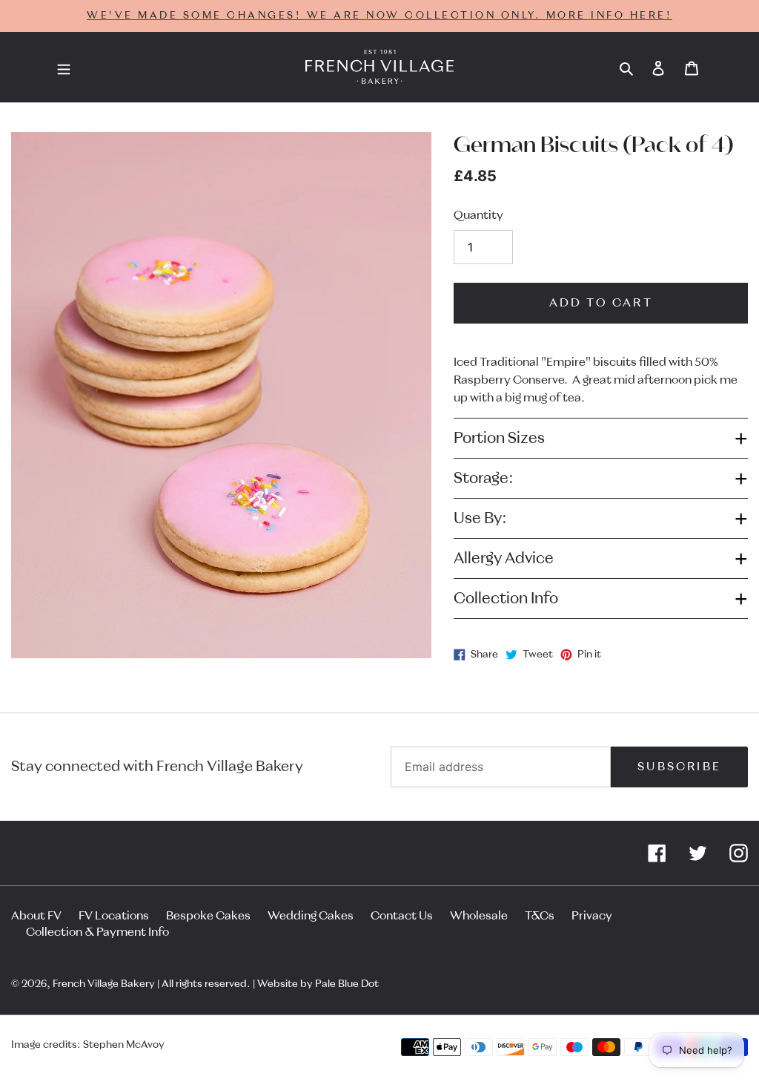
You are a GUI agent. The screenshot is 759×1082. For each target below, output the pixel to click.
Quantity (478, 215)
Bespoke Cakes (208, 916)
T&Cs (539, 916)
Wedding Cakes (311, 916)
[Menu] (64, 67)
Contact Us (402, 916)
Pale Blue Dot (347, 984)
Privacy (591, 916)
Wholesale (479, 916)
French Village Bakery (104, 984)
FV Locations (114, 916)
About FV (36, 916)
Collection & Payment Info (97, 932)
